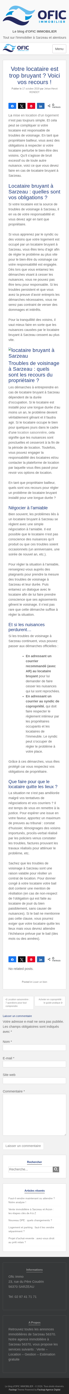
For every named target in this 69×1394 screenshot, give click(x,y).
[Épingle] (31, 106)
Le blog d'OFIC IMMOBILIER (35, 31)
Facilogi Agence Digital (48, 1389)
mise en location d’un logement (36, 115)
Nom (7, 1042)
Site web (9, 1075)
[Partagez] (12, 106)
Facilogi (13, 1389)
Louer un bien (40, 981)
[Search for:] (30, 1169)
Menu (59, 49)
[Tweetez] (22, 106)
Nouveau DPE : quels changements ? (30, 1220)
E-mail (8, 1058)
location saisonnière (32, 432)
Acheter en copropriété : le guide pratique (51, 1001)
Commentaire (14, 1091)
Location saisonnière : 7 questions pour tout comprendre (18, 1002)
